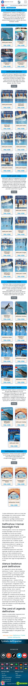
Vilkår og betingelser (7, 677)
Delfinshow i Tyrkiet (19, 635)
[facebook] (3, 655)
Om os (3, 673)
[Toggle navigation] (25, 2)
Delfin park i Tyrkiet (8, 635)
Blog (17, 673)
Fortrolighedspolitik (6, 681)
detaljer (14, 86)
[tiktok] (14, 655)
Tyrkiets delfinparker (14, 637)
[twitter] (19, 655)
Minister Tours (8, 1)
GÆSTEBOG (18, 675)
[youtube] (24, 655)
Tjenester (4, 675)
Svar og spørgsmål (6, 679)
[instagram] (8, 655)
